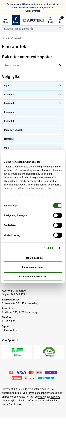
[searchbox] (29, 29)
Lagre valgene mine (33, 267)
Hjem (4, 38)
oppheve (55, 396)
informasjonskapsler (37, 392)
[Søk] (60, 28)
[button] (49, 352)
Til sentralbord (10, 330)
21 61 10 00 (8, 321)
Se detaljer (50, 248)
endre (41, 396)
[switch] (57, 215)
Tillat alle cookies (33, 257)
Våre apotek (16, 38)
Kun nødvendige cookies (33, 276)
